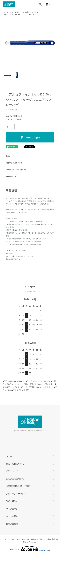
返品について (10, 156)
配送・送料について (15, 463)
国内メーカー (16, 14)
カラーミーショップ (10, 539)
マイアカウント (13, 508)
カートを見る (12, 516)
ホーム (6, 12)
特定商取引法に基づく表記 (14, 163)
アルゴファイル (29, 14)
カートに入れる (33, 137)
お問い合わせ (12, 523)
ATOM (14, 501)
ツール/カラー (16, 12)
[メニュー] (55, 4)
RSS (8, 501)
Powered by (15, 549)
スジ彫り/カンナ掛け (31, 12)
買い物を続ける (11, 176)
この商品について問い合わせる (16, 170)
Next (54, 43)
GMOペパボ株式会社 (47, 539)
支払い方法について (15, 478)
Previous (6, 43)
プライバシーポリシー (16, 493)
